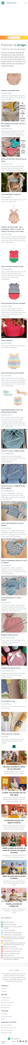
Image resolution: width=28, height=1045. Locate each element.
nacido (7, 417)
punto (3, 99)
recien (3, 417)
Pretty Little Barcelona (8, 955)
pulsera (7, 739)
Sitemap (14, 1041)
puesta (17, 417)
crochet (7, 135)
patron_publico (5, 708)
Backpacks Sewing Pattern (10, 946)
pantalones (12, 345)
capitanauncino (20, 135)
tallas (22, 131)
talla (7, 97)
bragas (23, 345)
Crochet (10, 706)
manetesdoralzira (6, 677)
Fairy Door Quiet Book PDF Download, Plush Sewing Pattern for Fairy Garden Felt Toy (14, 943)
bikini (5, 133)
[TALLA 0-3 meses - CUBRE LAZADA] (14, 439)
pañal (10, 673)
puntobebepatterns (6, 462)
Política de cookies (3, 1042)
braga (10, 95)
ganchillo (12, 135)
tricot (16, 97)
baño (9, 133)
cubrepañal (4, 95)
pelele (3, 236)
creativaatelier (9, 99)
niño (13, 97)
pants (3, 345)
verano (21, 133)
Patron (24, 706)
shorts (7, 345)
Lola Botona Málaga (9, 637)
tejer (19, 97)
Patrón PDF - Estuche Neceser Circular (12, 949)
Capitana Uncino (7, 128)
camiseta (19, 236)
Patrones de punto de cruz (8, 1027)
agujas (23, 97)
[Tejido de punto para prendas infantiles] (14, 867)
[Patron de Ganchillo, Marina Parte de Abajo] (14, 147)
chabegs (3, 743)
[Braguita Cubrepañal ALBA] (14, 78)
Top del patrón (5, 1000)
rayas (7, 378)
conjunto (19, 199)
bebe (23, 95)
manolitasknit (17, 536)
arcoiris (21, 378)
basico (12, 458)
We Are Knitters (7, 197)
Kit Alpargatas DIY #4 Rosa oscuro (12, 951)
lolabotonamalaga (6, 644)
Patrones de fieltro (6, 1025)
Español (11, 970)
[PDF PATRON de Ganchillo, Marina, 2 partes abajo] (14, 111)
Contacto (3, 991)
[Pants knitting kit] (14, 328)
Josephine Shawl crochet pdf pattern (12, 934)
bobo (18, 642)
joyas (22, 739)
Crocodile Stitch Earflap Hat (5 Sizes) (12, 932)
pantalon (3, 458)
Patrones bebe (5, 1007)
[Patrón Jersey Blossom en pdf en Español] (14, 511)
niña (10, 97)
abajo (3, 131)
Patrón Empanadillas (8, 922)
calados (17, 530)
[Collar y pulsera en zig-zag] (14, 722)
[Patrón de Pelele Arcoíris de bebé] (14, 361)
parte (16, 131)
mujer (3, 135)
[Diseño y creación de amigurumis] (14, 895)
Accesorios (4, 706)
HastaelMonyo (7, 704)
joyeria (18, 739)
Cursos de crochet (14, 37)
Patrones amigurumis (7, 1002)
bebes (19, 458)
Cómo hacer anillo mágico (9, 924)
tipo (19, 131)
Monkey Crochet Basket (9, 930)
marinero (8, 308)
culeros (18, 345)
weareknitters (12, 201)
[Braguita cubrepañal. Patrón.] (14, 656)
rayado (12, 378)
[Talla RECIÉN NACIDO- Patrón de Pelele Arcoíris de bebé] (14, 398)
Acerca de (4, 988)
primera (12, 417)
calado (23, 530)
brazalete (12, 739)
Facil (20, 706)
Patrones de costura (7, 1030)
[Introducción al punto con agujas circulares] (14, 811)
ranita (19, 95)
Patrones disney (5, 1005)
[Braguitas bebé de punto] (14, 623)
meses (3, 97)
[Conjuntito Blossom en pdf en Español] (14, 585)
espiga (13, 530)
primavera (21, 532)
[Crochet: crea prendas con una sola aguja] (14, 783)
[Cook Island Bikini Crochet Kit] (14, 182)
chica (12, 133)
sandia (8, 271)
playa (16, 133)
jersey (8, 530)
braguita (15, 95)
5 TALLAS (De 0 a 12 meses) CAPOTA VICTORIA (12, 927)
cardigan (3, 530)
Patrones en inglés (6, 1032)
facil (8, 458)
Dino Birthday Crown (8, 940)
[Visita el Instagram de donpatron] (26, 1042)
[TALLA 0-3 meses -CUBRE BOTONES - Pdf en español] (14, 474)
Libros (3, 1019)
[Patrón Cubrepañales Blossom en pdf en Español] (14, 548)
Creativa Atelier (7, 93)
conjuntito (8, 236)
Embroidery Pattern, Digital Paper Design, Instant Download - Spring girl (13, 958)
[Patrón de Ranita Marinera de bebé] (14, 291)
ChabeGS (5, 736)
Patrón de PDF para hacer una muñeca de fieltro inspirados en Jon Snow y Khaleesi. (13, 937)
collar (3, 739)
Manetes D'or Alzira (8, 671)
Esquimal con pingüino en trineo (11, 953)
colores (3, 378)
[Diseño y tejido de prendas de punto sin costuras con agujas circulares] (14, 839)
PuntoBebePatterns (8, 453)
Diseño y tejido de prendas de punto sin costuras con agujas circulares (14, 850)
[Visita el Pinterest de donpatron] (23, 1042)
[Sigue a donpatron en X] (17, 1042)
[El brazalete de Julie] (14, 689)
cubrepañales (5, 456)
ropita (3, 536)
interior (7, 347)
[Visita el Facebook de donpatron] (20, 1042)
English (17, 970)
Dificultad (15, 706)
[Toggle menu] (25, 3)
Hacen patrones (5, 997)
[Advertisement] (14, 21)
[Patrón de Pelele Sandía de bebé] (14, 254)
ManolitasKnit (7, 528)
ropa (24, 199)
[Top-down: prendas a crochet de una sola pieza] (14, 758)
